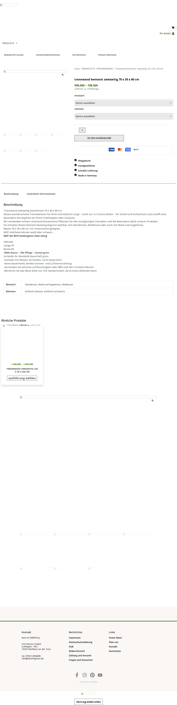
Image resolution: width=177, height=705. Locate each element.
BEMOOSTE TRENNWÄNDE (97, 68)
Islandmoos (31, 284)
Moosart (79, 95)
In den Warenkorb (99, 138)
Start (77, 68)
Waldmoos (67, 284)
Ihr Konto (165, 33)
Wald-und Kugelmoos (49, 284)
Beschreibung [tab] (11, 193)
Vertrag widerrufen (88, 701)
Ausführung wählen (22, 378)
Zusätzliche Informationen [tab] (41, 193)
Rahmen (79, 108)
